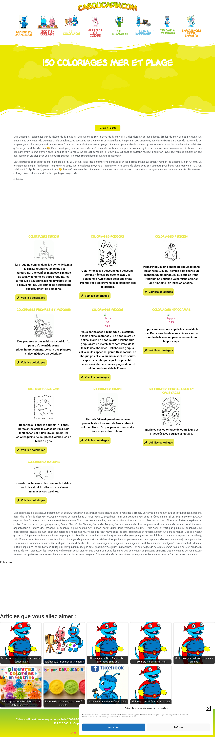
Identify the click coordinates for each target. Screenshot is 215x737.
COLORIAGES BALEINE (44, 462)
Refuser (178, 727)
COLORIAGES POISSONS (107, 236)
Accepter (114, 727)
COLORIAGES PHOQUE (107, 309)
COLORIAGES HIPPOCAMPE (171, 309)
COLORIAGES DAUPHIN (43, 389)
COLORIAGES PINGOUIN (171, 236)
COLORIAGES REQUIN (44, 236)
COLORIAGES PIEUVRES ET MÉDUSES (44, 309)
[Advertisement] (107, 204)
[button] (208, 708)
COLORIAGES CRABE (107, 389)
